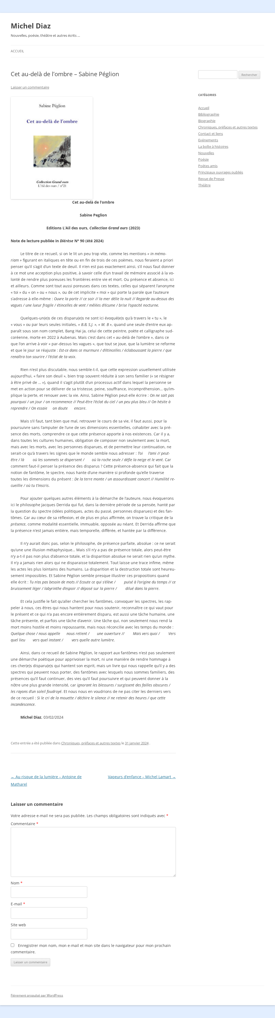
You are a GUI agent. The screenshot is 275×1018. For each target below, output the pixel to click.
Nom (17, 882)
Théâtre (204, 185)
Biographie (206, 120)
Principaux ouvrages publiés (220, 172)
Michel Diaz (31, 26)
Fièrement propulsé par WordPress (37, 995)
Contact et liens (210, 133)
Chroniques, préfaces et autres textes (91, 743)
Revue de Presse (211, 178)
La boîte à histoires (213, 146)
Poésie (203, 159)
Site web (18, 924)
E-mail (18, 903)
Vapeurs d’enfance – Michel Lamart (142, 776)
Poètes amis (208, 165)
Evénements (208, 140)
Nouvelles (206, 152)
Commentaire (24, 823)
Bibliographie (208, 114)
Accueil (17, 51)
